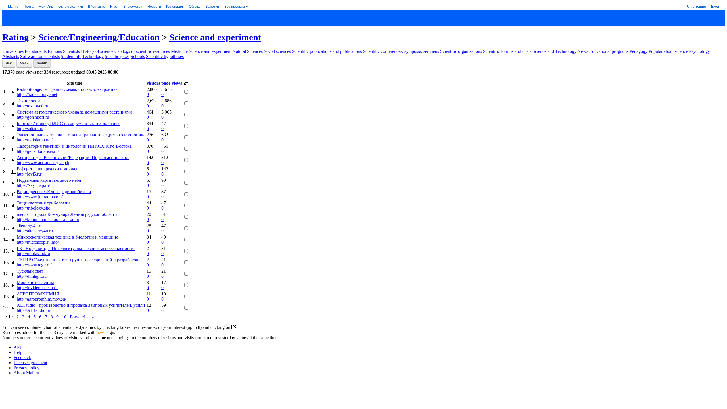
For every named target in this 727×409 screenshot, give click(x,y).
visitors (153, 83)
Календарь (175, 6)
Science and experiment (215, 37)
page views (171, 83)
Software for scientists (40, 56)
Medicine (179, 51)
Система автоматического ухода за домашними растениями (74, 112)
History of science (97, 51)
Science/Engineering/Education (99, 37)
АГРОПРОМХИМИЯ (38, 293)
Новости (154, 6)
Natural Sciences (248, 51)
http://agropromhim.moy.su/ (41, 299)
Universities (13, 51)
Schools (138, 56)
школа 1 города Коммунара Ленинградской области (67, 214)
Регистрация (696, 6)
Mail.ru (13, 6)
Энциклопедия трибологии (43, 203)
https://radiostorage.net (37, 94)
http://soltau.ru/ (30, 128)
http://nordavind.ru (33, 253)
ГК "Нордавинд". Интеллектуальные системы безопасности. (76, 248)
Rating (15, 37)
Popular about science (668, 51)
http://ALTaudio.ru (33, 310)
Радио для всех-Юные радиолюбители (54, 191)
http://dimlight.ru (32, 276)
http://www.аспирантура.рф (43, 162)
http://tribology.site (33, 208)
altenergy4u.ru (30, 225)
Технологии (28, 100)
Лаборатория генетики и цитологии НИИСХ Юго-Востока (74, 146)
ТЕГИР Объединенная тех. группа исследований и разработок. (78, 259)
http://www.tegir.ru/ (34, 264)
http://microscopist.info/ (38, 242)
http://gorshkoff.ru (33, 117)
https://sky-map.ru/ (33, 185)
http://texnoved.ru (32, 105)
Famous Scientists (64, 51)
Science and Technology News (560, 51)
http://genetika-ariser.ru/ (38, 151)
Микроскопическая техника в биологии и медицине (67, 237)
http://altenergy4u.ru (35, 230)
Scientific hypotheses (165, 56)
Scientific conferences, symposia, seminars (401, 51)
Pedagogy (638, 51)
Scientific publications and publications (327, 51)
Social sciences (277, 51)
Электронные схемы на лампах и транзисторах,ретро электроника (81, 134)
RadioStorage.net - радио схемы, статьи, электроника (67, 89)
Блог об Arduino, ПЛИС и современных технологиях (68, 123)
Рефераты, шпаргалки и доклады (48, 168)
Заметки (212, 6)
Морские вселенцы (35, 282)
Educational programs (608, 51)
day (9, 63)
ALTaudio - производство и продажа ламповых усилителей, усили (81, 305)
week (24, 63)
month (42, 63)
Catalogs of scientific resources (142, 51)
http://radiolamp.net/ (35, 139)
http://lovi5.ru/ (29, 174)
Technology (93, 56)
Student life (71, 56)
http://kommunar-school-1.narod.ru (48, 219)
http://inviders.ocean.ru (37, 287)
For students (36, 51)
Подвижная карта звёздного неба (49, 180)
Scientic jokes (117, 56)
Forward (79, 316)
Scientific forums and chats (507, 51)
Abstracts (10, 56)
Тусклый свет (30, 271)
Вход (715, 6)
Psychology (699, 51)
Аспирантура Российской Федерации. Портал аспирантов (73, 157)
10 (64, 316)
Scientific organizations (461, 51)
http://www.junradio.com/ (40, 196)
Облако (194, 6)
